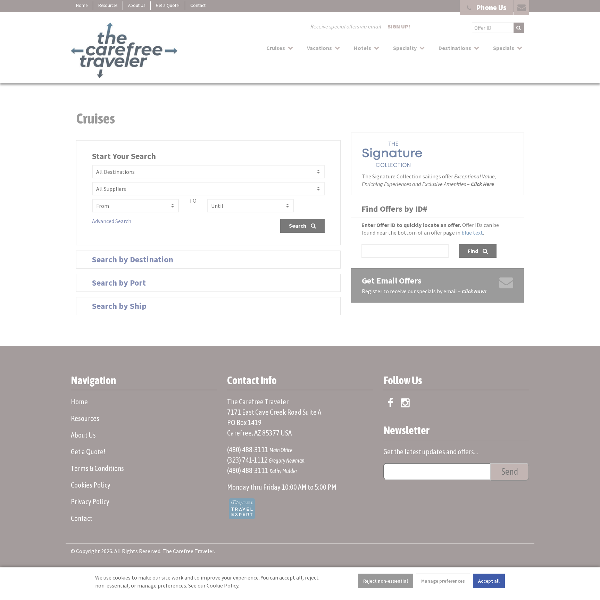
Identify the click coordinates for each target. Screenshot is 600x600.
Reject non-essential (385, 581)
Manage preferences (443, 581)
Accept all (489, 581)
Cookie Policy (222, 585)
